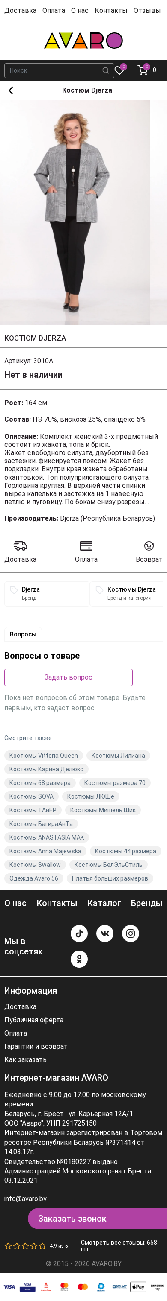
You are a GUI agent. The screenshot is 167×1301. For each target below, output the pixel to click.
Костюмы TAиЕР (33, 810)
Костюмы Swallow (35, 864)
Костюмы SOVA (31, 796)
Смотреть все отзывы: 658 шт (119, 1246)
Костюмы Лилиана (118, 755)
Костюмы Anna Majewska (45, 851)
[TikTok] (79, 933)
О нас (80, 10)
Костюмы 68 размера (40, 782)
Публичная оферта (33, 1020)
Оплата (53, 10)
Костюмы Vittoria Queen (43, 755)
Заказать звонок (72, 1218)
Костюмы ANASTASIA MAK (46, 837)
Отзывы (147, 10)
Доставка (20, 10)
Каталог (104, 903)
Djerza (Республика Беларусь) (107, 518)
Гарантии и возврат (36, 1046)
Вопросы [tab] (23, 634)
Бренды (147, 903)
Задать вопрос (68, 677)
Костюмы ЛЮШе (90, 796)
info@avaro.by (25, 1199)
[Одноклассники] (79, 959)
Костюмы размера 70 (115, 782)
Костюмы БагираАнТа (41, 823)
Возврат (149, 559)
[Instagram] (130, 933)
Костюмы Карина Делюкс (46, 769)
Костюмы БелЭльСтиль (109, 864)
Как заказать (25, 1059)
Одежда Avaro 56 (33, 878)
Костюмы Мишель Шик (103, 810)
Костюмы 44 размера (125, 851)
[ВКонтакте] (104, 933)
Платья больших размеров (110, 878)
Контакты (111, 10)
